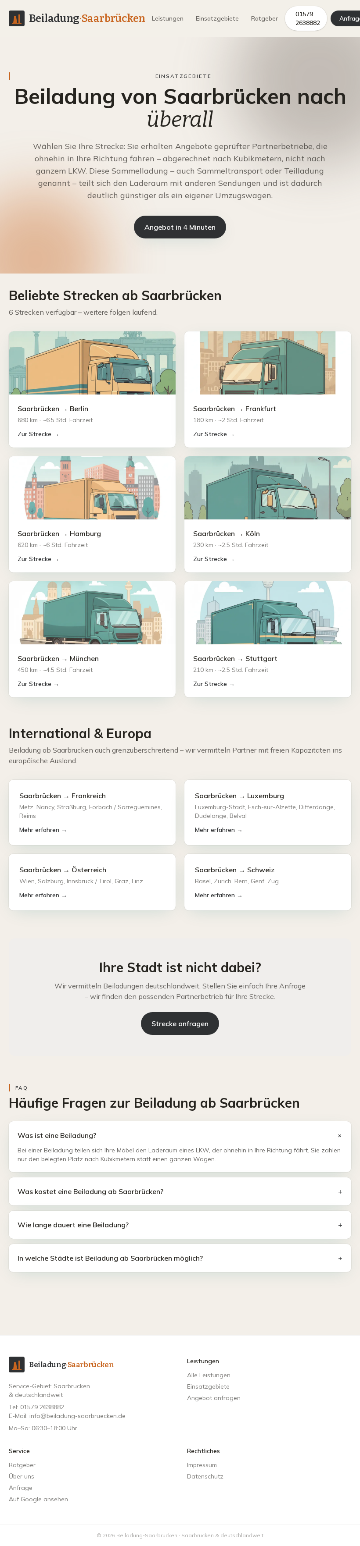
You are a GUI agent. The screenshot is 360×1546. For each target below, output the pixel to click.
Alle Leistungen (208, 1375)
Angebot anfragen (214, 1398)
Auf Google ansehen (38, 1499)
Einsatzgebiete (217, 18)
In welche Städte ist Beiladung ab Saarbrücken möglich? (180, 1258)
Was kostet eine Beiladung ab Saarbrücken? (180, 1191)
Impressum (202, 1465)
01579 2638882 (307, 18)
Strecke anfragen (180, 1023)
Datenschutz (205, 1476)
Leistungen (168, 18)
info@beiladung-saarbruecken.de (77, 1416)
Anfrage (20, 1488)
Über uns (21, 1476)
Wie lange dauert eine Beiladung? (180, 1224)
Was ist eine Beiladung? (180, 1135)
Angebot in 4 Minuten (180, 227)
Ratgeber (264, 18)
